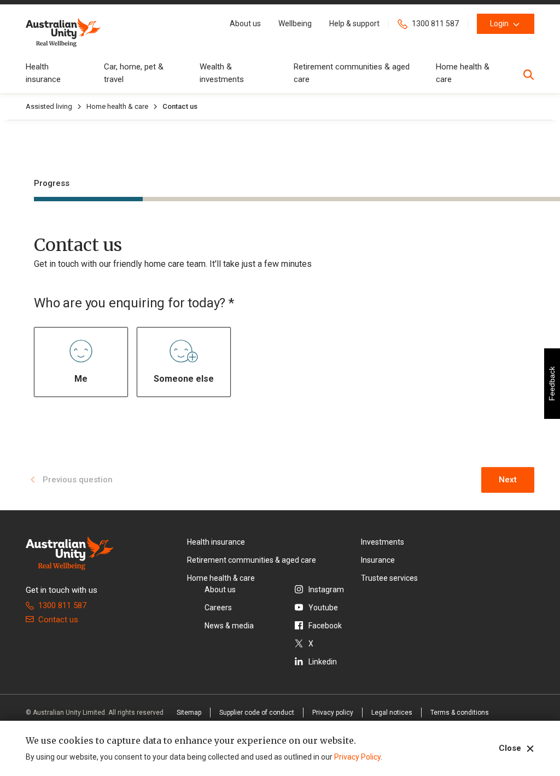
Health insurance (216, 542)
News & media (229, 625)
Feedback (551, 383)
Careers (218, 607)
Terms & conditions (459, 712)
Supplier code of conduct (256, 712)
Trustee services (389, 578)
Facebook (325, 625)
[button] (245, 23)
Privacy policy (332, 712)
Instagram (326, 589)
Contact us (58, 620)
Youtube (323, 607)
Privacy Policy (357, 756)
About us (220, 589)
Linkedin (322, 661)
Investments (382, 542)
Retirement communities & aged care (251, 560)
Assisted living (49, 106)
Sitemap (189, 712)
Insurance (378, 560)
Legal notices (391, 712)
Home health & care (117, 106)
